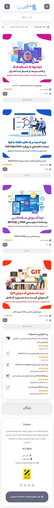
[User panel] (7, 6)
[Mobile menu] (47, 6)
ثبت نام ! (27, 175)
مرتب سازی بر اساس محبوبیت (18, 27)
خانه (31, 17)
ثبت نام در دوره (27, 100)
